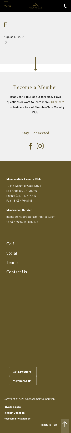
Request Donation (14, 412)
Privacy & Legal (12, 406)
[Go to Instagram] (40, 146)
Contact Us (16, 271)
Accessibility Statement (17, 418)
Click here (57, 102)
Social (11, 252)
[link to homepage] (35, 6)
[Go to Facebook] (30, 146)
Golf (10, 243)
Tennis (12, 262)
